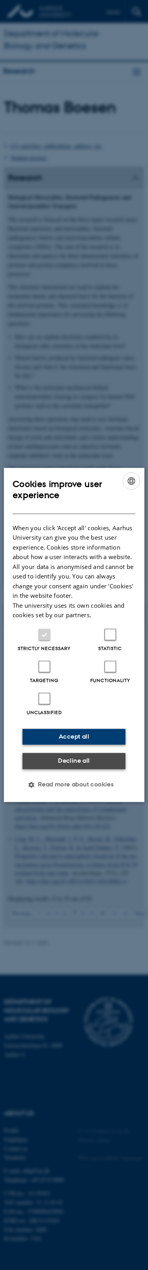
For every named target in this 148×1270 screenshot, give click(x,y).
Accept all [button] (74, 736)
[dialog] (74, 635)
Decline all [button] (74, 760)
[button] (74, 785)
